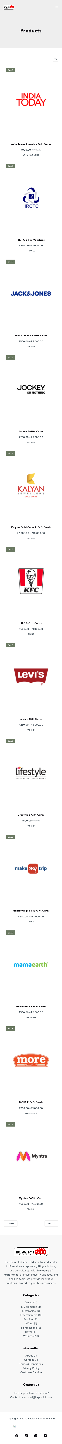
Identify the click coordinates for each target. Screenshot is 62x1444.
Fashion (31, 346)
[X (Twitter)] (26, 1435)
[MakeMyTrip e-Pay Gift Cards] (31, 868)
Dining (31, 634)
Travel (31, 251)
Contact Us (31, 1359)
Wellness (31, 1017)
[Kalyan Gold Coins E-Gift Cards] (31, 485)
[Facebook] (16, 1435)
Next (50, 1223)
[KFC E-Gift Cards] (31, 581)
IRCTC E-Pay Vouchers (31, 240)
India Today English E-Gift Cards (31, 144)
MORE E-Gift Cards (31, 1102)
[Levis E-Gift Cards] (31, 676)
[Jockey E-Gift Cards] (31, 389)
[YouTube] (45, 1435)
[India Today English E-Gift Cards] (31, 102)
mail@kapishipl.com (40, 1397)
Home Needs (31, 1113)
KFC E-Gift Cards (31, 623)
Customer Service (31, 1372)
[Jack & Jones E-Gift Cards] (31, 293)
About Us (31, 1355)
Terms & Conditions (31, 1364)
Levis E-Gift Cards (31, 719)
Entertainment (31, 155)
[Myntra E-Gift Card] (31, 1156)
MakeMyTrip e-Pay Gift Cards (31, 911)
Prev (11, 1223)
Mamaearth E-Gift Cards (31, 1007)
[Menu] (56, 7)
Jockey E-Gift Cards (31, 431)
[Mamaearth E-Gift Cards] (31, 964)
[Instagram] (35, 1435)
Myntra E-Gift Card (31, 1198)
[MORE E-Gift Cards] (31, 1060)
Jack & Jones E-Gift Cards (31, 335)
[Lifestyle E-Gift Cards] (31, 772)
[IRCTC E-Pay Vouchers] (31, 197)
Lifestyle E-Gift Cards (31, 815)
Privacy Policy (31, 1368)
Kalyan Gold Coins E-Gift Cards (31, 527)
